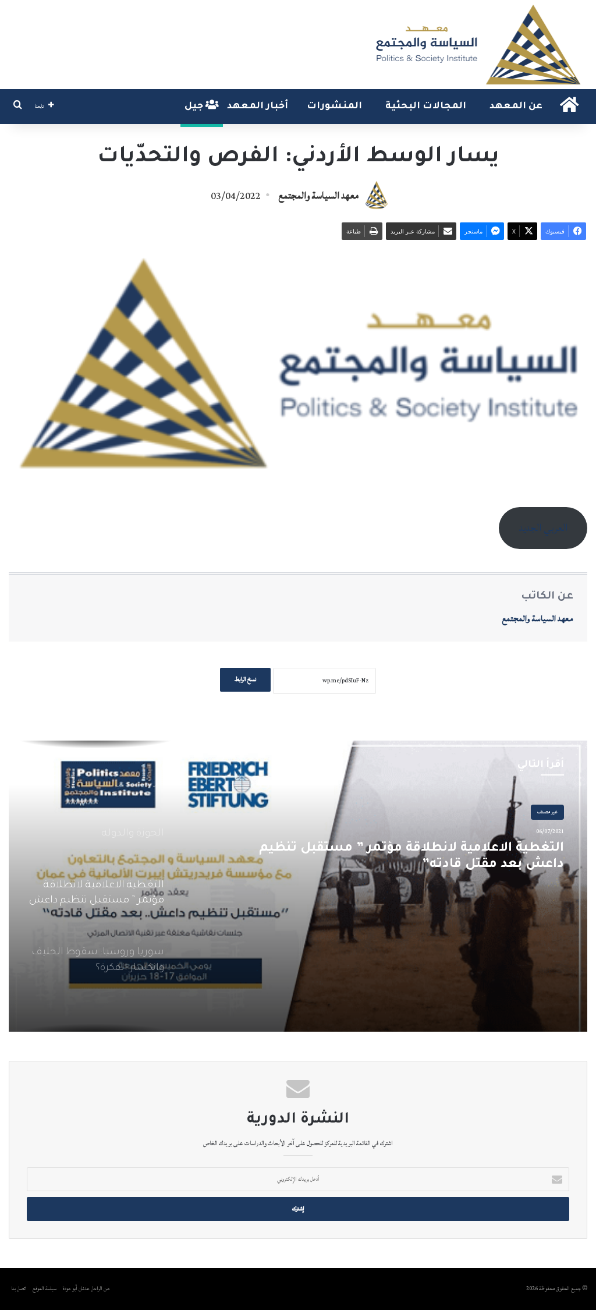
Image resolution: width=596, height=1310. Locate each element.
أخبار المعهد (257, 106)
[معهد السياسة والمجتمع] (477, 44)
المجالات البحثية (425, 106)
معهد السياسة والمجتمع (319, 196)
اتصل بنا (19, 1288)
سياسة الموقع (44, 1288)
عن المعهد (515, 106)
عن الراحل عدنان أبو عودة (86, 1288)
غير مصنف (547, 811)
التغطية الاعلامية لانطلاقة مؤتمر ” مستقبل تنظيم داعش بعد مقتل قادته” (411, 857)
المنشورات (334, 106)
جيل (195, 106)
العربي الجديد (543, 528)
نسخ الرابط (245, 679)
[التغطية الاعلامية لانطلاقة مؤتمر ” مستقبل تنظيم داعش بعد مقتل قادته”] (298, 886)
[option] (298, 886)
